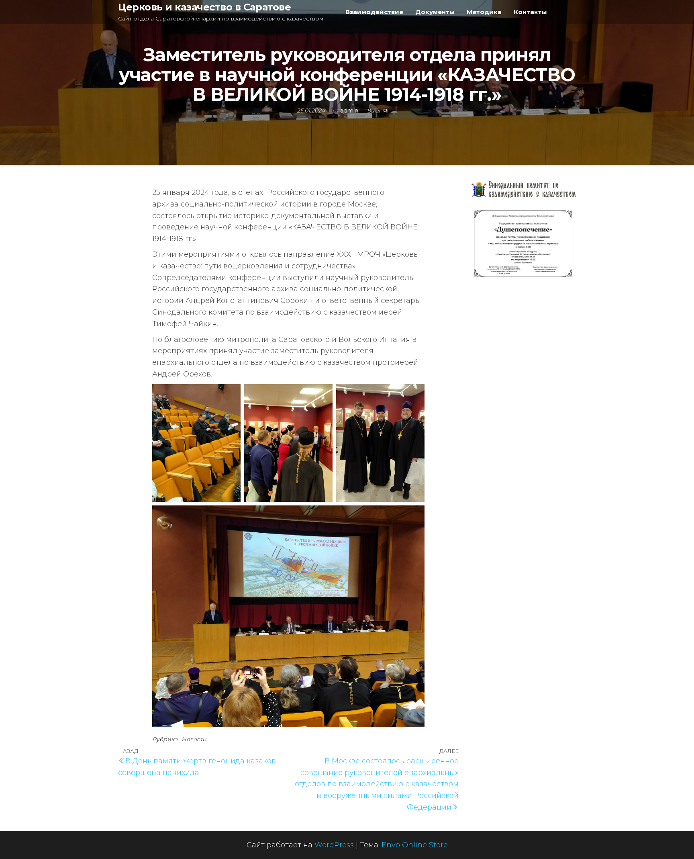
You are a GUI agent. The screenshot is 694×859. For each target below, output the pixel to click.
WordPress (334, 845)
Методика (484, 12)
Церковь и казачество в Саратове (204, 7)
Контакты (530, 12)
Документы (435, 12)
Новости (194, 739)
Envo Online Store (415, 845)
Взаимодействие (374, 12)
